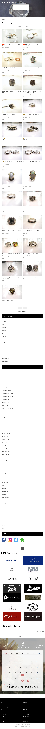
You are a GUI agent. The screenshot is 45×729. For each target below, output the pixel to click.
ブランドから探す (3, 714)
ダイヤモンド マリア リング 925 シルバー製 (32, 161)
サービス (24, 707)
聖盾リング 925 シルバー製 (7, 300)
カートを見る (2, 721)
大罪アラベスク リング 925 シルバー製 (31, 184)
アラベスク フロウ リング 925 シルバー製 (32, 253)
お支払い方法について (26, 702)
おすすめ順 (19, 26)
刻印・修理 (20, 12)
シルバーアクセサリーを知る (5, 707)
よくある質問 (25, 709)
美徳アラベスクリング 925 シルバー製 (10, 184)
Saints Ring (3, 19)
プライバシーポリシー (26, 721)
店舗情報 (2, 709)
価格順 (23, 26)
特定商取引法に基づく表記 (27, 716)
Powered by (16, 726)
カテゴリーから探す (26, 714)
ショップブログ (3, 716)
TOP (16, 12)
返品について (2, 702)
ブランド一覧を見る (40, 631)
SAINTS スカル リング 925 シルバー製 (10, 277)
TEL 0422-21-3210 (27, 12)
